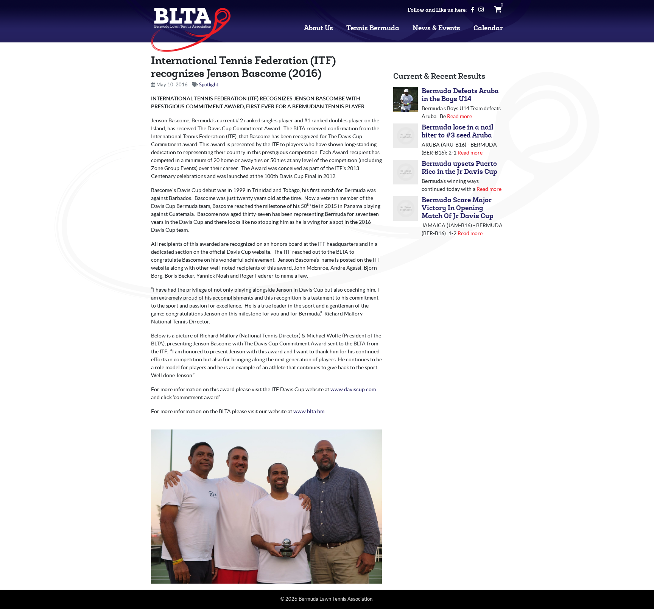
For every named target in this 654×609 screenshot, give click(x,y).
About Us (318, 28)
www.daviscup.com (353, 389)
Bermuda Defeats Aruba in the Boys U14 (460, 95)
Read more (459, 116)
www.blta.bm (308, 411)
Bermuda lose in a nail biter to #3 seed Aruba (457, 131)
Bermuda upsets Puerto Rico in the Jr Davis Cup (459, 167)
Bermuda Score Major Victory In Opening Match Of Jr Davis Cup (458, 208)
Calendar (488, 28)
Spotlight (208, 84)
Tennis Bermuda (372, 28)
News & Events (436, 28)
